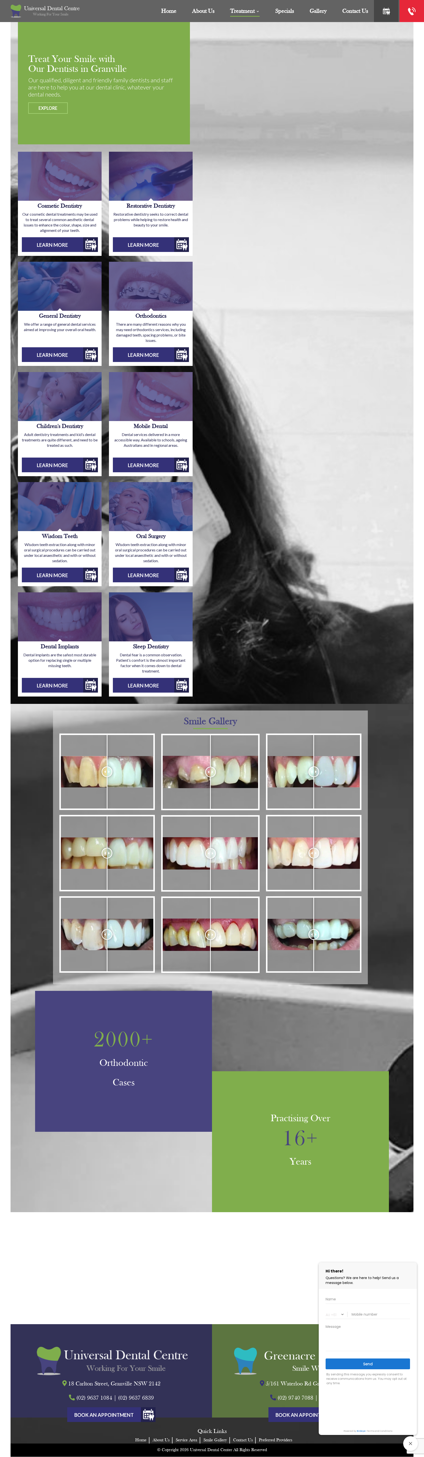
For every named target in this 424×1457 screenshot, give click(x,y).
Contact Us (243, 1440)
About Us (203, 11)
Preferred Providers (275, 1440)
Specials (284, 11)
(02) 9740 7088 (295, 1398)
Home (168, 11)
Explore (48, 108)
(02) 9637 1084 (94, 1398)
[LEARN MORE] (60, 251)
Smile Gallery (215, 1440)
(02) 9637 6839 (136, 1398)
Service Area (186, 1440)
